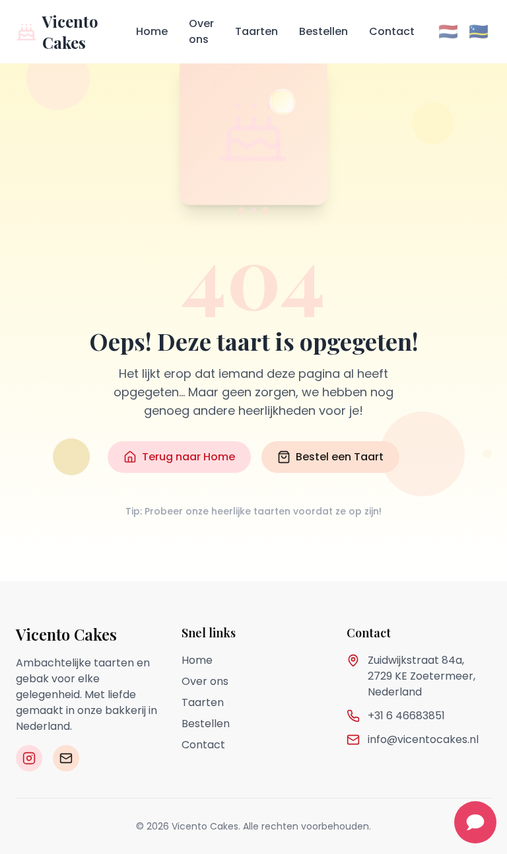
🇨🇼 (479, 31)
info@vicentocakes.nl (423, 739)
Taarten (256, 31)
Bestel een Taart (340, 456)
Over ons (201, 31)
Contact (392, 31)
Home (152, 31)
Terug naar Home (188, 456)
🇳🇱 (448, 31)
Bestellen (323, 31)
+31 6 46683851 (406, 715)
